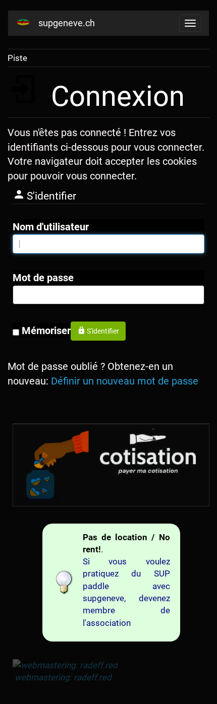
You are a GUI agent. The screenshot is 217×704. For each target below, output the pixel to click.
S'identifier (103, 331)
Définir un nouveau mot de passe (124, 381)
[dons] (53, 465)
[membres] (150, 453)
